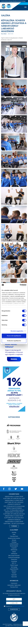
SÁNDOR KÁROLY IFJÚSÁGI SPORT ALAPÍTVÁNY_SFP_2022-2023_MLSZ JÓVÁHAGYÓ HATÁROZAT (14, 517)
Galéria (14, 551)
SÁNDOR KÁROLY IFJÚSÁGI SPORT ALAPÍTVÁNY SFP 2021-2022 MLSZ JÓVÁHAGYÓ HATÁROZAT (14, 502)
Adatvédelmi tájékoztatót (18, 606)
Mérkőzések (14, 549)
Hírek (14, 534)
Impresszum (14, 583)
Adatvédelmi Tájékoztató (14, 585)
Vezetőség (14, 561)
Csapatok (14, 548)
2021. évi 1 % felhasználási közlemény (14, 510)
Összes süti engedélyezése (14, 335)
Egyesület (14, 575)
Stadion (14, 573)
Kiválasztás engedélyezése (14, 340)
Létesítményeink (14, 544)
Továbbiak (14, 526)
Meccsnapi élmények (14, 555)
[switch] (24, 315)
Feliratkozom (14, 609)
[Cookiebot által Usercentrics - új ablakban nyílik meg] (20, 285)
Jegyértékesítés (14, 569)
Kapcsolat (14, 576)
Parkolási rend (14, 536)
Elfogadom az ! (14, 606)
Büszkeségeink (14, 546)
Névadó (14, 540)
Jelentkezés (14, 553)
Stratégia (14, 542)
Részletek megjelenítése (17, 331)
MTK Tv (14, 563)
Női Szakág (14, 567)
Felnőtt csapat (14, 565)
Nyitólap (14, 532)
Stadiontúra (14, 559)
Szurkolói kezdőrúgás (14, 557)
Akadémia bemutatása (14, 538)
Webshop (14, 571)
